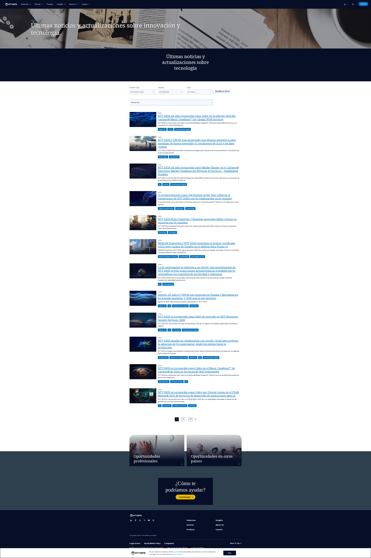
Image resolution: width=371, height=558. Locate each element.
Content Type (134, 87)
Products (50, 4)
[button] (353, 4)
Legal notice (134, 543)
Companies (169, 543)
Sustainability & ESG (197, 257)
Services (190, 525)
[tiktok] (140, 520)
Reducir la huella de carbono (168, 257)
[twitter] (144, 520)
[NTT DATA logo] (8, 4)
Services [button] (38, 4)
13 (190, 419)
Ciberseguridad (168, 284)
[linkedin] (131, 520)
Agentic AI (162, 129)
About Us (220, 525)
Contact (363, 4)
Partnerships (163, 157)
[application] (185, 553)
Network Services (176, 381)
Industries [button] (24, 4)
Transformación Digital (182, 129)
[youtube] (149, 520)
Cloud (170, 129)
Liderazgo (192, 406)
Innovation (179, 208)
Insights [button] (60, 4)
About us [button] (72, 4)
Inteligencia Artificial (179, 406)
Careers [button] (85, 4)
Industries (191, 520)
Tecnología (172, 232)
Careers (219, 529)
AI (159, 184)
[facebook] (135, 520)
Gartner (165, 184)
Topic (189, 87)
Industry (161, 87)
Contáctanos (185, 497)
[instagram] (153, 520)
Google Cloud (163, 357)
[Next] (195, 419)
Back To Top (235, 543)
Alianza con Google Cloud (179, 357)
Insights (219, 520)
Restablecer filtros (222, 91)
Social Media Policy (152, 543)
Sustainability (174, 157)
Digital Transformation (166, 208)
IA (169, 306)
